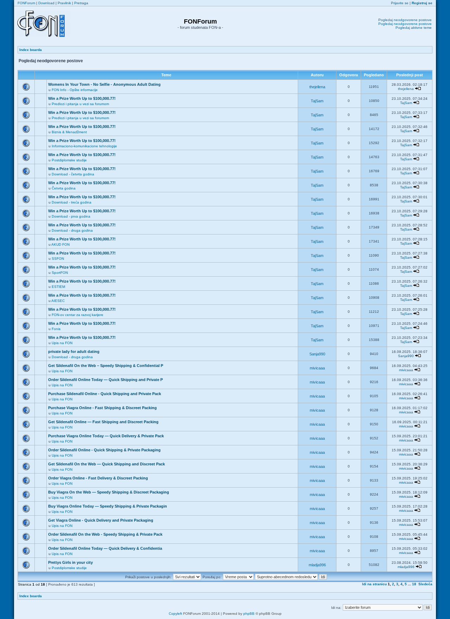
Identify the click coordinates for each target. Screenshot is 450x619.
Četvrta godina (64, 188)
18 (414, 584)
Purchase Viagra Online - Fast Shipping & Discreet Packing (102, 408)
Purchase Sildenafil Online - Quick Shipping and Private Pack (104, 394)
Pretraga (81, 3)
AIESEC (58, 301)
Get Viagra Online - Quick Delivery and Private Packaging (100, 520)
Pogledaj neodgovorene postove (405, 20)
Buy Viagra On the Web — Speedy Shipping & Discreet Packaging (108, 492)
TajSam (317, 101)
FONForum (26, 3)
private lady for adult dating (73, 351)
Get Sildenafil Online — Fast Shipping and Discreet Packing (103, 422)
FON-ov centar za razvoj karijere (77, 315)
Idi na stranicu (374, 584)
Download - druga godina (72, 230)
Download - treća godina (71, 202)
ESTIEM (58, 287)
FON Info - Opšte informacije (75, 90)
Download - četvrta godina (73, 174)
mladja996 (317, 565)
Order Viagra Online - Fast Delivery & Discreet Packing (98, 478)
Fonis (56, 329)
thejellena (317, 87)
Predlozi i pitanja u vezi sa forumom (80, 104)
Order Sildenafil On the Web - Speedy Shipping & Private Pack (105, 534)
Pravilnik (64, 3)
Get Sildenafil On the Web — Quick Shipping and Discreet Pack (106, 464)
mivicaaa (317, 368)
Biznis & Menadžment (69, 132)
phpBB (249, 613)
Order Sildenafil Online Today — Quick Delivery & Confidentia (105, 548)
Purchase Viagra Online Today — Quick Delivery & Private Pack (106, 436)
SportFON (60, 273)
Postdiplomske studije (69, 160)
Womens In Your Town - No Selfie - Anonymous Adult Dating (104, 84)
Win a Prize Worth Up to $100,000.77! (82, 98)
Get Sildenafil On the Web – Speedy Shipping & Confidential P (105, 365)
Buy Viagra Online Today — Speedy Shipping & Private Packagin (107, 506)
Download (46, 3)
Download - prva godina (71, 216)
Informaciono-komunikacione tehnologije (84, 146)
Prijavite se (400, 3)
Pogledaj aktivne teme (414, 28)
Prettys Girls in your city (70, 562)
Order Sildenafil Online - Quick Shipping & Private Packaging (104, 450)
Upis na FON (62, 343)
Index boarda (30, 50)
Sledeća (425, 584)
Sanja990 (317, 354)
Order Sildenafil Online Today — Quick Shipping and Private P (105, 380)
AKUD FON (60, 244)
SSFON (58, 258)
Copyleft (175, 613)
